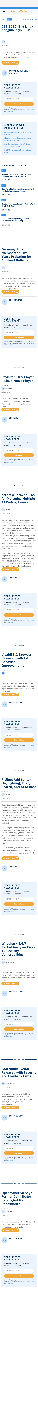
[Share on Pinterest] (33, 19)
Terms (32, 109)
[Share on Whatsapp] (36, 19)
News (9, 19)
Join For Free (19, 104)
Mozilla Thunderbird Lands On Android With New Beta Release (18, 205)
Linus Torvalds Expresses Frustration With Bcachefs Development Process (17, 190)
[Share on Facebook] (27, 19)
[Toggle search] (35, 11)
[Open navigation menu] (3, 11)
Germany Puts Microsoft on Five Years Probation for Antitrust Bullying (16, 175)
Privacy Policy (9, 111)
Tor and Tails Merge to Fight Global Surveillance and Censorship (15, 220)
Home (3, 19)
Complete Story (9, 63)
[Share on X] (30, 19)
